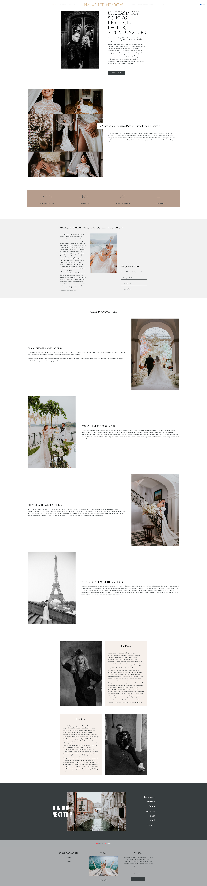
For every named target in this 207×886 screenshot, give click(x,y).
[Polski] (204, 4)
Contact (161, 4)
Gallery (63, 4)
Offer (133, 4)
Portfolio (72, 4)
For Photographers (145, 4)
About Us (53, 4)
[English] (201, 4)
